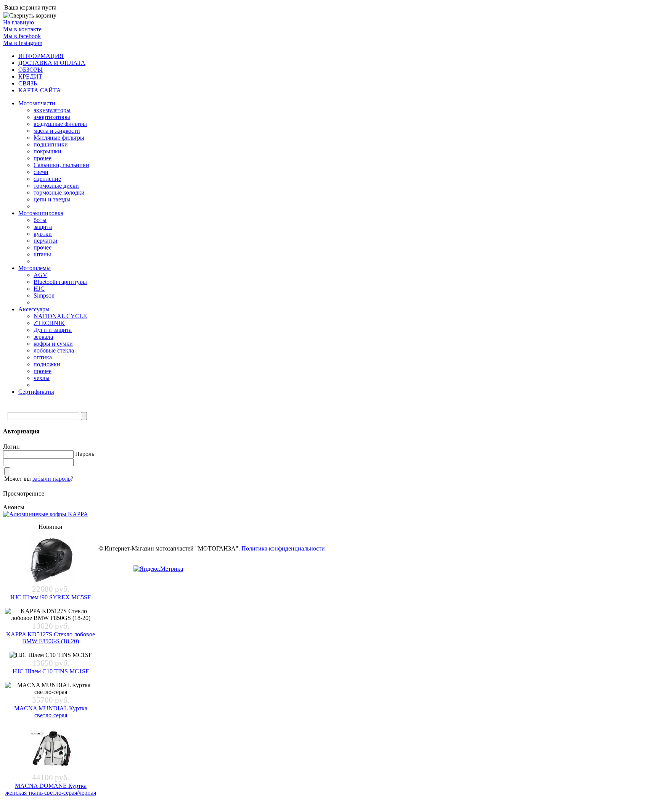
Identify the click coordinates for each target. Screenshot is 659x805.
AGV (40, 275)
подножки (47, 364)
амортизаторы (52, 117)
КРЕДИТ (30, 76)
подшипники (51, 144)
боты (40, 220)
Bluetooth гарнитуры (60, 282)
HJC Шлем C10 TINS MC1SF (51, 671)
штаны (42, 254)
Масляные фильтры (59, 137)
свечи (41, 172)
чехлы (42, 378)
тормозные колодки (59, 192)
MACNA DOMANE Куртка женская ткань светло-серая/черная (50, 789)
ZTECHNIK (49, 323)
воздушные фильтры (60, 124)
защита (43, 227)
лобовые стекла (54, 350)
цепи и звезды (52, 199)
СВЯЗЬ (27, 83)
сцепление (47, 178)
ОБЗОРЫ (30, 69)
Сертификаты (36, 391)
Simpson (44, 295)
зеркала (43, 336)
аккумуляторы (52, 110)
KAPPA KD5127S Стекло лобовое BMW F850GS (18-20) (50, 637)
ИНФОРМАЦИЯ (41, 56)
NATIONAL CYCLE (60, 316)
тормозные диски (56, 185)
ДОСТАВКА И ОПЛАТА (51, 63)
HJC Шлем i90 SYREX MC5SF (50, 597)
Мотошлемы (34, 268)
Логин (11, 446)
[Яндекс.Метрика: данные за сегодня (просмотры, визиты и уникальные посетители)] (158, 568)
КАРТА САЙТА (39, 90)
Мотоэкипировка (40, 213)
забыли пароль (51, 478)
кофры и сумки (53, 343)
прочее (42, 158)
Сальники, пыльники (61, 165)
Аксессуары (34, 309)
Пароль (84, 454)
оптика (43, 357)
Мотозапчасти (36, 103)
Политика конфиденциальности (283, 548)
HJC (39, 288)
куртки (43, 233)
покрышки (47, 151)
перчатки (46, 240)
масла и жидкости (57, 130)
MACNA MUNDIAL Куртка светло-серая (50, 711)
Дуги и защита (53, 330)
